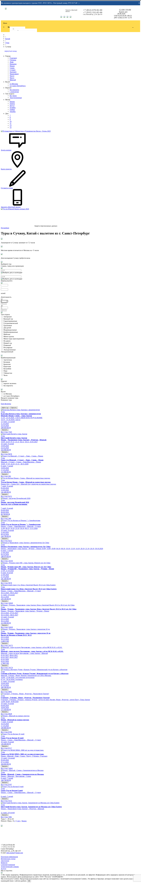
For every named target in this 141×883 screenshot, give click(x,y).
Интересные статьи (8, 859)
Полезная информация (9, 857)
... (133, 27)
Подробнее (5, 228)
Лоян (12, 62)
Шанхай (13, 80)
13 (10, 125)
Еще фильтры (6, 404)
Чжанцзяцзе (14, 74)
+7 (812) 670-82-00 (92, 10)
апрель (12, 104)
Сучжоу (13, 70)
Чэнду (12, 76)
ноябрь (12, 109)
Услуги (3, 869)
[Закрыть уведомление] (139, 3)
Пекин (12, 66)
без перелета (14, 90)
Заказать (5, 430)
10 (10, 121)
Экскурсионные (16, 98)
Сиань (12, 68)
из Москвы (14, 84)
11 (10, 123)
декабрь (13, 111)
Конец (24, 821)
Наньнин (13, 64)
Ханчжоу (13, 72)
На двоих (13, 96)
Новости (4, 863)
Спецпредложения (8, 865)
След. (18, 821)
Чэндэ (12, 78)
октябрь (13, 108)
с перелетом (14, 92)
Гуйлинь (13, 60)
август (12, 106)
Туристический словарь (10, 867)
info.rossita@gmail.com (14, 853)
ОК (29, 881)
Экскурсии (5, 861)
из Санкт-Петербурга (18, 86)
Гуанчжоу (13, 58)
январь (12, 102)
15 (10, 127)
